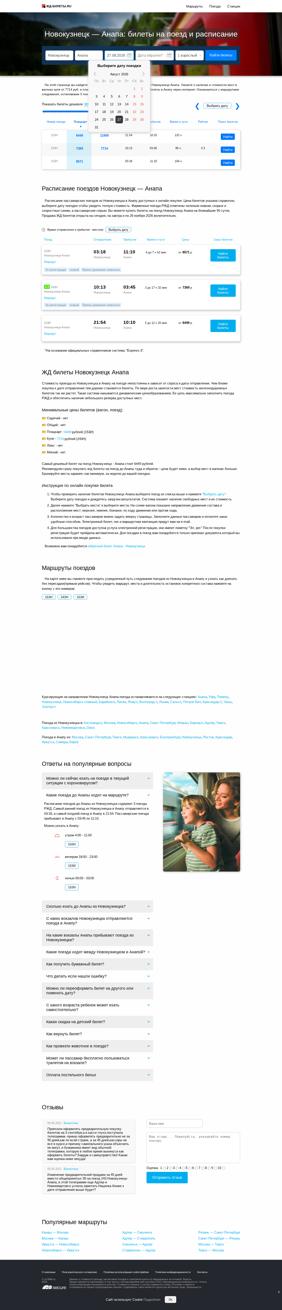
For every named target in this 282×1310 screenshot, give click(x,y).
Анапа (202, 697)
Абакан (182, 723)
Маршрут (50, 261)
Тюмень (223, 697)
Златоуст (49, 707)
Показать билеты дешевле (62, 104)
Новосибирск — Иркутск (60, 1250)
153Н (48, 597)
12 (111, 104)
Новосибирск (127, 723)
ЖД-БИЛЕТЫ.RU (58, 6)
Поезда (215, 6)
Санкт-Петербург (162, 723)
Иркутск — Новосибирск (60, 1244)
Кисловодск (93, 723)
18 (104, 112)
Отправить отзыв (167, 1177)
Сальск (175, 702)
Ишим (163, 702)
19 (111, 112)
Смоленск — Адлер (137, 1244)
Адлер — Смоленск (137, 1232)
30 (142, 119)
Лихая (121, 702)
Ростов (208, 737)
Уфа (212, 697)
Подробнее (151, 1299)
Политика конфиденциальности (173, 1272)
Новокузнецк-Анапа (57, 255)
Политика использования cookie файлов (126, 1272)
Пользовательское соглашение (79, 1272)
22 (134, 112)
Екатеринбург (170, 737)
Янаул (132, 702)
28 (126, 119)
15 (134, 104)
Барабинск (107, 702)
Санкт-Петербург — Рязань (219, 1238)
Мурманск (131, 737)
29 (134, 119)
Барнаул (196, 723)
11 (104, 104)
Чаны (228, 702)
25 (104, 119)
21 (126, 112)
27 (119, 119)
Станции (233, 6)
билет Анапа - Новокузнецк (124, 546)
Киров (73, 742)
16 (142, 104)
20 (119, 112)
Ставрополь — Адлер (138, 1250)
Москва (109, 723)
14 (126, 104)
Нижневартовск (73, 727)
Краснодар (223, 737)
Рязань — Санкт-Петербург (219, 1232)
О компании (48, 1272)
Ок (170, 1299)
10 (96, 104)
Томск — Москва (211, 1250)
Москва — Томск (211, 1244)
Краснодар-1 (212, 702)
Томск (220, 723)
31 (96, 127)
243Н (64, 597)
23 (142, 112)
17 (96, 112)
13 (119, 104)
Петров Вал (192, 702)
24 (96, 119)
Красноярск (50, 727)
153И (80, 597)
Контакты (202, 1272)
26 (111, 119)
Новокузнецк (51, 702)
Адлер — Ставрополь (138, 1238)
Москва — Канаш (55, 1238)
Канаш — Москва (55, 1232)
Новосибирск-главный (80, 702)
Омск (91, 727)
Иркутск (48, 742)
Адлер (209, 723)
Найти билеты (221, 55)
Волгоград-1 (148, 702)
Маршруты (194, 6)
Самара (62, 742)
